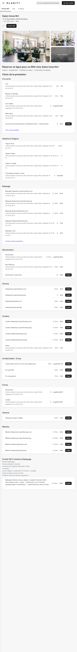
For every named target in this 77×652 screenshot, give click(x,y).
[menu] (3, 3)
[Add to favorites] (3, 26)
